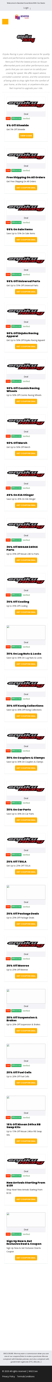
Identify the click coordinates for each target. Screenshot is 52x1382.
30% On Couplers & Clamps (25, 757)
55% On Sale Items (19, 229)
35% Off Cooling (17, 601)
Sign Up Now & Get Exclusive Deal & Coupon (23, 1242)
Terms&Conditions (26, 1376)
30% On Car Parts (18, 809)
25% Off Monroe (17, 965)
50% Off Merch (16, 443)
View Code (26, 135)
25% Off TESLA (16, 861)
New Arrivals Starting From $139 (25, 1184)
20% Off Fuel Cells (18, 1072)
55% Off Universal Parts (23, 281)
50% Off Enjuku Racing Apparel (22, 334)
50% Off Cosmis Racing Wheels (23, 389)
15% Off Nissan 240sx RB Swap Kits (23, 1126)
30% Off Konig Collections (24, 705)
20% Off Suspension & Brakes (21, 1019)
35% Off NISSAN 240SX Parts (22, 548)
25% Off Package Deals (22, 913)
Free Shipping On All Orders (25, 177)
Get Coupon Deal (26, 187)
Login (26, 7)
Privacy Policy (8, 1376)
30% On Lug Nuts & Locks (23, 653)
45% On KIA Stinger (20, 495)
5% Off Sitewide (17, 125)
